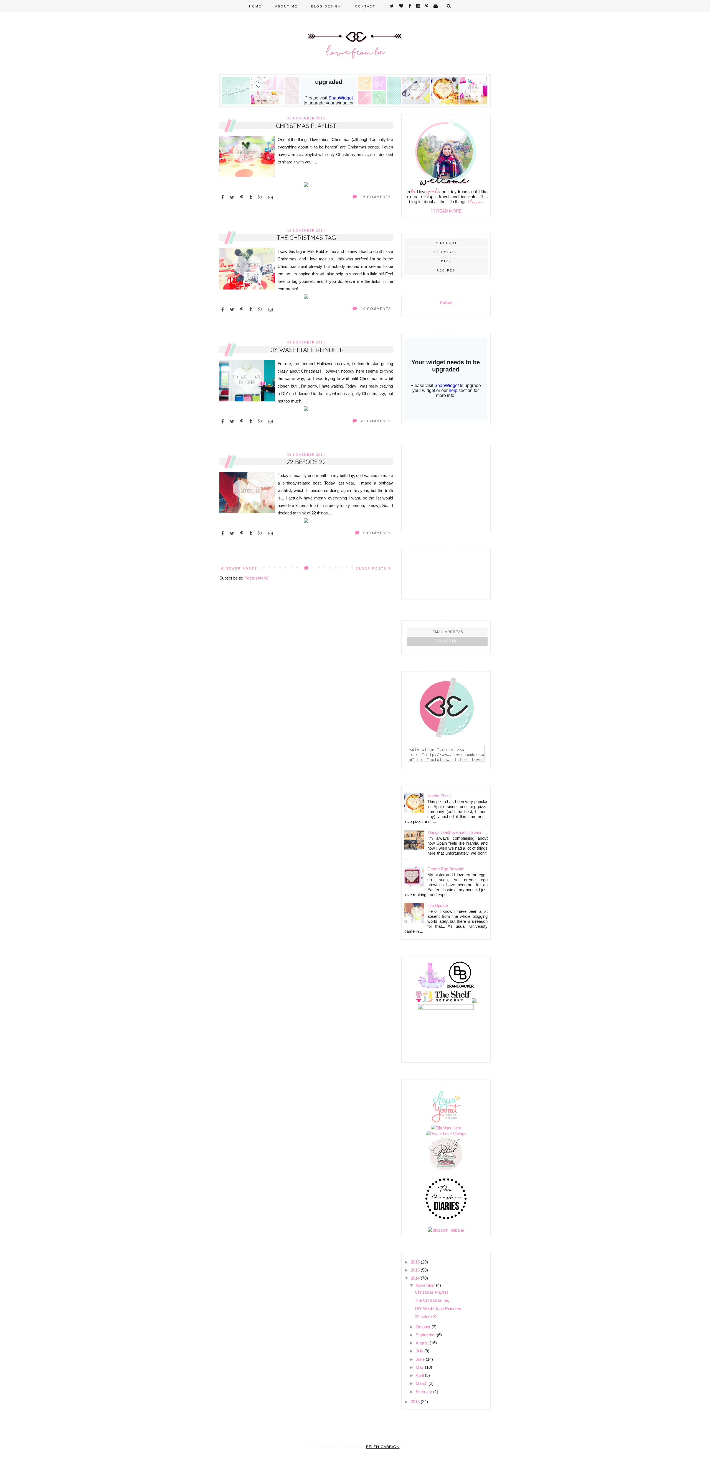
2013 (416, 1401)
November (426, 1285)
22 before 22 (306, 462)
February (424, 1391)
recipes (446, 270)
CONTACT (365, 6)
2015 (416, 1270)
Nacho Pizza (439, 795)
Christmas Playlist (306, 126)
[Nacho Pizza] (444, 103)
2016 (416, 1262)
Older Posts (372, 568)
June (421, 1359)
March (422, 1383)
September (426, 1334)
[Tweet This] (232, 198)
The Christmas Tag (306, 238)
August (423, 1343)
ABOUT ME (286, 6)
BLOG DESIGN (326, 6)
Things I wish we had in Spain (454, 832)
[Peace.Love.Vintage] (446, 1133)
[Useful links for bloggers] (416, 103)
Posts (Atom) (256, 578)
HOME (255, 6)
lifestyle (446, 252)
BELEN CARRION (383, 1446)
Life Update (437, 905)
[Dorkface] (431, 987)
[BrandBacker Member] (460, 987)
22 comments (375, 421)
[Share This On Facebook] (222, 198)
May (420, 1367)
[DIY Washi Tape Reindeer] (306, 409)
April (420, 1375)
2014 (416, 1278)
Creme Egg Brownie (445, 869)
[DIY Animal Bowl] (473, 103)
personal (446, 243)
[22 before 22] (306, 521)
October (424, 1326)
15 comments (375, 197)
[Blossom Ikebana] (446, 1230)
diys (446, 261)
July (420, 1351)
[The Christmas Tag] (306, 297)
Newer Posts (240, 568)
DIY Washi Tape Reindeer (306, 350)
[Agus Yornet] (446, 1122)
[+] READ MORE (446, 211)
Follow (446, 302)
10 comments (375, 309)
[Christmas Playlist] (306, 185)
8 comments (376, 533)
